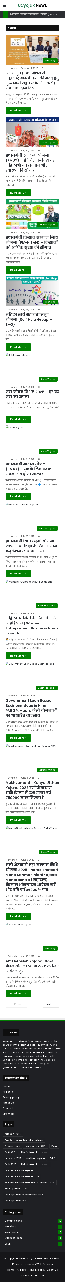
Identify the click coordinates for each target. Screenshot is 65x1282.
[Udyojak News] (32, 5)
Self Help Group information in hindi (24, 1194)
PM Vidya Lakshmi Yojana (19, 1170)
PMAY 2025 (10, 1152)
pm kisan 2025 (13, 1158)
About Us (8, 1103)
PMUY (52, 1158)
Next (48, 1004)
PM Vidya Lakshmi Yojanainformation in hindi (30, 1182)
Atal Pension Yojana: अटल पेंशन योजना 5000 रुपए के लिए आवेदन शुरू (32, 966)
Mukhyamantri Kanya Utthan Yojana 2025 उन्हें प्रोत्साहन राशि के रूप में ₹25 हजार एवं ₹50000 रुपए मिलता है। (32, 790)
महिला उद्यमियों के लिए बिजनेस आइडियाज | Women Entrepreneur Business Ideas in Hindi (32, 626)
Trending (10, 1226)
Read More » (18, 110)
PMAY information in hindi (35, 1152)
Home (6, 1086)
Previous (19, 1004)
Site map (8, 1114)
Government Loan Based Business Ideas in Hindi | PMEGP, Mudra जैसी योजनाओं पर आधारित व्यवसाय (31, 708)
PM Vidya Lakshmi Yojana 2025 (22, 1176)
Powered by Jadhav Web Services (32, 1264)
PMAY (54, 1146)
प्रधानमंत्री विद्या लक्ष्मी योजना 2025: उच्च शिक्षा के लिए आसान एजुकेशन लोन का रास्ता (31, 546)
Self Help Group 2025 (16, 1188)
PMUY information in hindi (35, 1164)
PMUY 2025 (10, 1164)
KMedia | (55, 1258)
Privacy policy (11, 1097)
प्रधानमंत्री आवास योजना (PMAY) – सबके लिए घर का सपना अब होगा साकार (29, 468)
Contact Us (10, 1108)
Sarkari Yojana (13, 1221)
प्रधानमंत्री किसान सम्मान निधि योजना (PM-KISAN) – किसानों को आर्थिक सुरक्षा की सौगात (32, 242)
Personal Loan (12, 1146)
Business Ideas (14, 1238)
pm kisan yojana (35, 1158)
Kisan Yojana (12, 1232)
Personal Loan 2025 (35, 1146)
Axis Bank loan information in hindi (24, 1139)
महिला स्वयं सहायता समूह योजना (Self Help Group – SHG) (29, 319)
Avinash (12, 956)
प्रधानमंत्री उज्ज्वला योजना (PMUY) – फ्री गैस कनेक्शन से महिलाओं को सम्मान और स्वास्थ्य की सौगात (31, 163)
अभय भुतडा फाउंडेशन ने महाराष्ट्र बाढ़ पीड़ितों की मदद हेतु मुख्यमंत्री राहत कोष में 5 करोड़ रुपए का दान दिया (32, 81)
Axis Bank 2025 (13, 1133)
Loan (8, 1243)
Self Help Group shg (15, 1200)
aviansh (12, 68)
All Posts (8, 1091)
